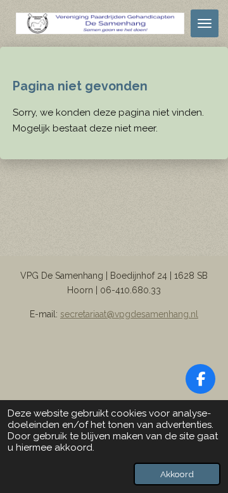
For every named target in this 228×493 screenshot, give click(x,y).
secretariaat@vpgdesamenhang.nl (129, 314)
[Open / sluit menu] (204, 23)
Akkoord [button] (177, 474)
